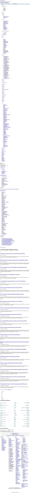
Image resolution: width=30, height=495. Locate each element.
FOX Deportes (4, 208)
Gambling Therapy (17, 487)
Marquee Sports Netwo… (18, 472)
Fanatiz (4, 104)
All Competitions (4, 34)
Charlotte (10, 451)
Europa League (5, 21)
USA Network (5, 116)
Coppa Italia (4, 29)
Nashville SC (11, 448)
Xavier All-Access (5, 145)
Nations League (5, 22)
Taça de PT (3, 160)
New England (11, 450)
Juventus (4, 46)
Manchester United (11, 440)
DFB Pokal (4, 28)
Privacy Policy (5, 431)
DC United (11, 455)
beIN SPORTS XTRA (6, 126)
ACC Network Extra (6, 123)
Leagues (3, 13)
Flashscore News (10, 389)
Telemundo (4, 118)
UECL (3, 153)
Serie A (4, 25)
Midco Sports (5, 136)
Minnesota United (12, 466)
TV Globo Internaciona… (6, 119)
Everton (4, 43)
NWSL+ (3, 227)
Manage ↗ (3, 167)
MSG (4, 138)
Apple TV (3, 200)
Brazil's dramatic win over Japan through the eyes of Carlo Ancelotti (11, 301)
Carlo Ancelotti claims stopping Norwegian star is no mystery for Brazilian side (13, 281)
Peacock (3, 210)
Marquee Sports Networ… (6, 135)
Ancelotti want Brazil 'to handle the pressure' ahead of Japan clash (11, 314)
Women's (3, 149)
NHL (27, 480)
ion (2, 222)
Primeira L (3, 159)
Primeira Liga (5, 27)
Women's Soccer (25, 469)
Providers (24, 474)
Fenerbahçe (4, 52)
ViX (3, 144)
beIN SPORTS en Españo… (7, 114)
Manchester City (5, 41)
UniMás (4, 122)
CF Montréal (5, 66)
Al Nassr (4, 53)
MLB (23, 481)
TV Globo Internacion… (17, 454)
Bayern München (5, 50)
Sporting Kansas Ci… (7, 78)
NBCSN (3, 205)
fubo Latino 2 (5, 134)
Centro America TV (5, 129)
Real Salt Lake (6, 73)
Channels (1, 190)
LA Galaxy (5, 76)
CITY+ (3, 217)
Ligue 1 (4, 26)
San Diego (11, 467)
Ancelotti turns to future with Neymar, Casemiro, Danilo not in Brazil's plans (12, 253)
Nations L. (3, 152)
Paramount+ (4, 113)
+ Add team (3, 169)
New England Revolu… (7, 59)
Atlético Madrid (5, 45)
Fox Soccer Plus (5, 109)
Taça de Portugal (4, 447)
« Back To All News (2, 247)
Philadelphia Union (6, 65)
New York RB (11, 453)
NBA (23, 480)
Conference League (4, 442)
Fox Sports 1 (3, 198)
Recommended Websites (25, 476)
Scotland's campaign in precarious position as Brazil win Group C (10, 327)
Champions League (4, 440)
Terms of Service (10, 431)
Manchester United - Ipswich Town (24, 452)
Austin (10, 470)
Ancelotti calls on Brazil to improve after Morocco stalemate (9, 356)
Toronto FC (5, 63)
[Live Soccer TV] (2, 0)
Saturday (4, 9)
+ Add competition (4, 176)
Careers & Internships (25, 473)
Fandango (4, 131)
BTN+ (3, 215)
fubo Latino (4, 133)
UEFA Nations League (5, 184)
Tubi (2, 230)
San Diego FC (6, 75)
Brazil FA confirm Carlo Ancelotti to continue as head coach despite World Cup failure (14, 260)
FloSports (4, 132)
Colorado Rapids (6, 72)
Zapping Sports (5, 146)
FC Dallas (5, 71)
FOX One (3, 220)
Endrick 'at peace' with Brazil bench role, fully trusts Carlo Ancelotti (11, 287)
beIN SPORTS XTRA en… (18, 463)
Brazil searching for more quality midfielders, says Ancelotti (9, 274)
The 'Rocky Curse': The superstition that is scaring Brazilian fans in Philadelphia (13, 349)
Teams (1, 167)
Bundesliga (3, 158)
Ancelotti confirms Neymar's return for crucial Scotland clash (10, 334)
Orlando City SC (6, 62)
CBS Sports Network (4, 195)
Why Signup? (12, 429)
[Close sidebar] (0, 246)
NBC (4, 107)
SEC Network (5, 141)
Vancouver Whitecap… (7, 68)
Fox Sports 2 (5, 112)
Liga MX (4, 33)
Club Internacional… (6, 57)
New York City (11, 452)
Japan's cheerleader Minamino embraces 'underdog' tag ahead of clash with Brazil (13, 320)
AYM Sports (3, 213)
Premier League (4, 180)
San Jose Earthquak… (6, 70)
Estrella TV (4, 130)
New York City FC (6, 61)
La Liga (4, 24)
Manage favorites (3, 166)
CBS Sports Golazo (5, 128)
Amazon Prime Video (6, 124)
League (2, 164)
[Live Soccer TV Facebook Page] (24, 464)
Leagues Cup (5, 32)
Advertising (24, 471)
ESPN (4, 106)
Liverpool (4, 40)
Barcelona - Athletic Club (24, 445)
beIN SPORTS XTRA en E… (7, 127)
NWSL (3, 439)
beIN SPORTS (5, 105)
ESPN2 (4, 108)
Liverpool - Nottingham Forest (24, 448)
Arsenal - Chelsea (25, 462)
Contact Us (24, 478)
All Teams (3, 79)
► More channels (2, 235)
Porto (4, 49)
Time (5, 164)
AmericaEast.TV (4, 212)
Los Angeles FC (6, 69)
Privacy (24, 472)
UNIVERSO (5, 120)
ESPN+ (4, 111)
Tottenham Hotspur (5, 42)
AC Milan (4, 47)
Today (4, 8)
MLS (2, 154)
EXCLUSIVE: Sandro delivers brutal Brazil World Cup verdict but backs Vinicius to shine (14, 307)
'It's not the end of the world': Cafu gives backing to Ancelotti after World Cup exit (13, 267)
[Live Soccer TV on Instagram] (24, 467)
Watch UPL (3, 232)
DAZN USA (5, 117)
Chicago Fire (5, 58)
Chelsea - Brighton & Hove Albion (24, 449)
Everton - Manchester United (23, 460)
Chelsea (4, 39)
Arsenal (10, 438)
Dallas (10, 463)
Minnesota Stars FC (6, 74)
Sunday (4, 10)
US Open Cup (5, 17)
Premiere (4, 140)
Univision (4, 121)
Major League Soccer (6, 16)
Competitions (2, 175)
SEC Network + (4, 229)
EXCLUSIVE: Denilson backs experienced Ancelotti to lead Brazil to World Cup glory (14, 369)
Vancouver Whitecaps (10, 460)
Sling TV (24, 438)
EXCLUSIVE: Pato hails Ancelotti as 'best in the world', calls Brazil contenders (13, 376)
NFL (25, 480)
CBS (2, 193)
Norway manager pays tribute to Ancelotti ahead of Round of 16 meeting (12, 294)
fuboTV (4, 115)
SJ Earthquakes (11, 462)
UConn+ (4, 143)
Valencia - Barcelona (25, 461)
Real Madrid (5, 44)
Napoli (4, 48)
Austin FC (5, 77)
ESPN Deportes (5, 110)
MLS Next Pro (4, 225)
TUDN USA (3, 203)
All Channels (3, 147)
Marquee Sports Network (5, 223)
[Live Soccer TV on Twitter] (24, 485)
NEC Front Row (5, 139)
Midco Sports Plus (5, 137)
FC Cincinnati (5, 60)
